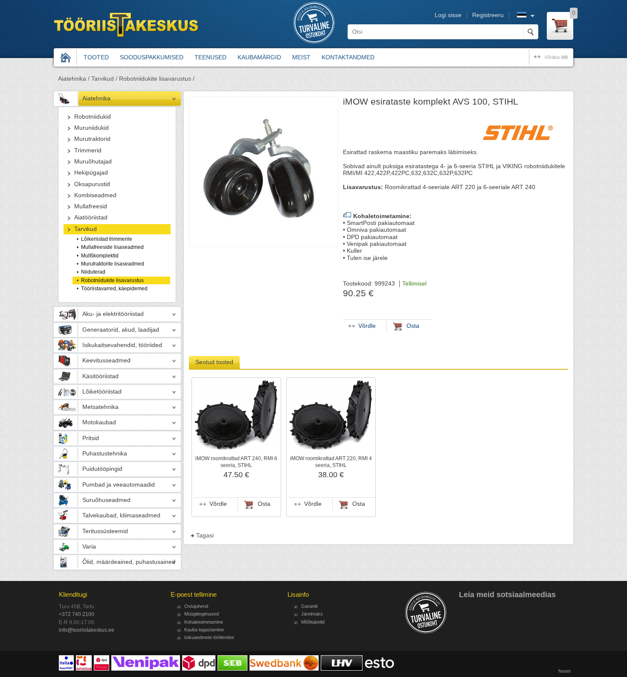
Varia (89, 546)
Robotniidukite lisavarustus (112, 280)
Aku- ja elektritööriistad (113, 314)
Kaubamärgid (259, 57)
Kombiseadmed (95, 195)
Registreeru (488, 15)
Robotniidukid (92, 117)
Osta (264, 504)
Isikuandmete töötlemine (209, 637)
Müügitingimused (201, 613)
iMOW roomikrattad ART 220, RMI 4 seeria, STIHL (331, 462)
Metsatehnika (100, 407)
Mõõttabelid (313, 621)
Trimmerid (88, 150)
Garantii (309, 606)
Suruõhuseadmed (106, 500)
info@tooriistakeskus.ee (86, 630)
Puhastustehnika (104, 453)
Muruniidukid (91, 128)
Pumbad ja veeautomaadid (118, 484)
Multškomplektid (100, 255)
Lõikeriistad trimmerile (106, 239)
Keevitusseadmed (106, 360)
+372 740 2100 (76, 614)
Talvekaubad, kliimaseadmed (121, 515)
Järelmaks (312, 613)
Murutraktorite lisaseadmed (112, 263)
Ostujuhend (196, 606)
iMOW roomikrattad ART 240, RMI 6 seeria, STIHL (236, 462)
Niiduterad (93, 271)
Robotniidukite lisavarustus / (156, 79)
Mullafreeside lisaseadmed (112, 247)
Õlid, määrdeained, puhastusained (128, 562)
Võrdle (218, 504)
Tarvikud (85, 229)
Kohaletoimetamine (203, 621)
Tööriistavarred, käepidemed (114, 288)
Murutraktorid (92, 139)
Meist (301, 57)
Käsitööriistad (100, 376)
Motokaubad (99, 422)
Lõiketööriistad (102, 391)
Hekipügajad (91, 172)
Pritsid (90, 438)
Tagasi (205, 535)
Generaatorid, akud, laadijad (120, 330)
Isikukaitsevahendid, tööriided (122, 345)
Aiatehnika (96, 98)
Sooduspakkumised (151, 57)
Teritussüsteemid (105, 531)
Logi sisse (448, 15)
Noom (564, 671)
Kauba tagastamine (204, 629)
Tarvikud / (104, 79)
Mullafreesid (90, 206)
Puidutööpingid (102, 469)
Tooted (96, 57)
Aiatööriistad (90, 217)
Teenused (210, 57)
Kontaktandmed (348, 57)
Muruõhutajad (93, 161)
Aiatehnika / (74, 79)
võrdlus (556, 57)
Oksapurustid (92, 184)
